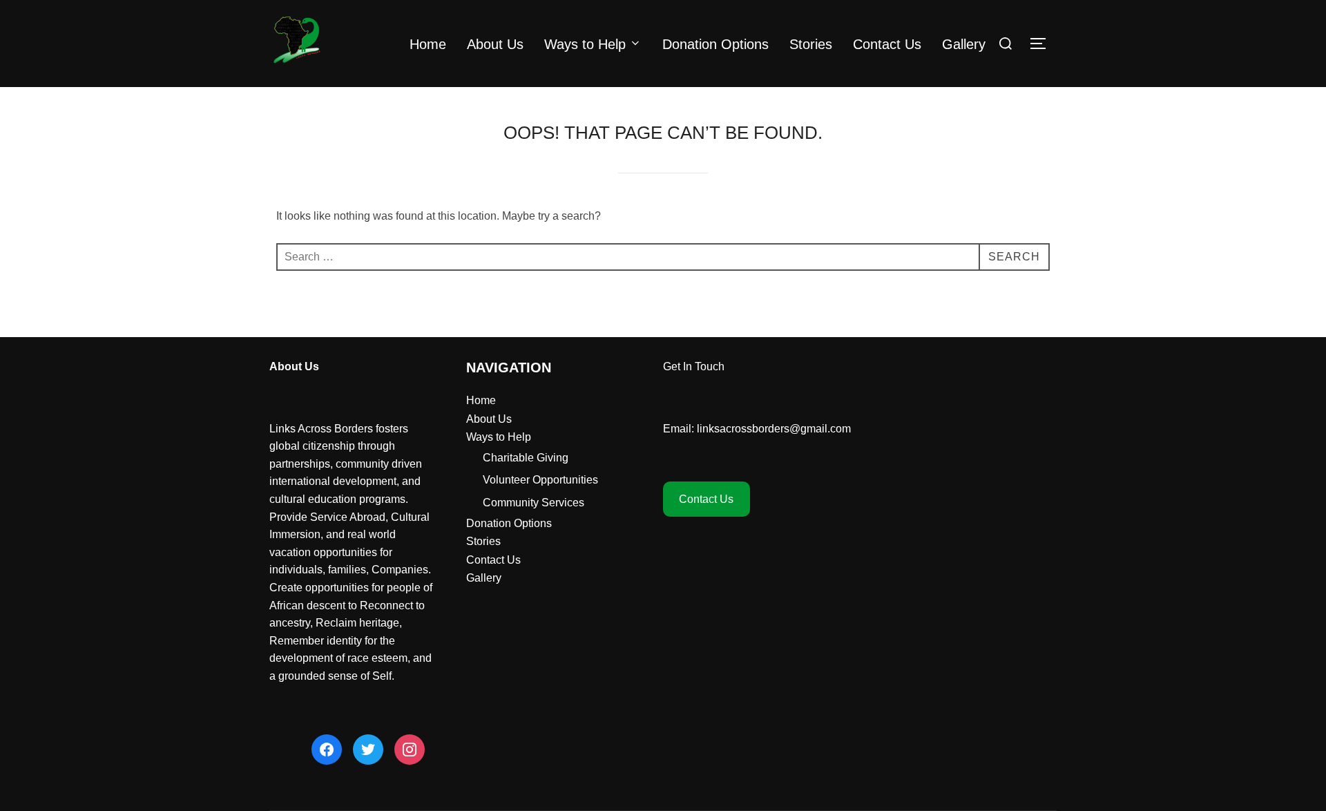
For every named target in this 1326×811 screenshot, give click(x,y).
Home (428, 44)
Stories (810, 44)
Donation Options (715, 44)
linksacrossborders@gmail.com (774, 429)
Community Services (533, 502)
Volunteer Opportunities (540, 480)
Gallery (964, 44)
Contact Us (887, 44)
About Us (495, 44)
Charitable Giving (525, 458)
